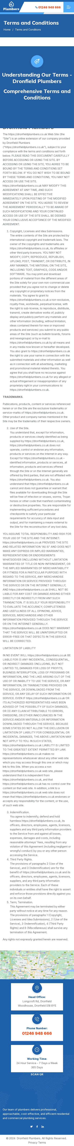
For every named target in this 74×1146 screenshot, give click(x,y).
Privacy (32, 1142)
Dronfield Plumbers (28, 1138)
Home (7, 29)
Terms (42, 1142)
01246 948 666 (49, 7)
